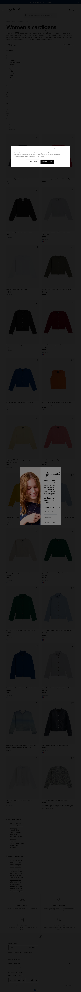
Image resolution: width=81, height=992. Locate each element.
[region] (40, 156)
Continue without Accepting (61, 148)
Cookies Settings (32, 161)
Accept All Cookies (47, 161)
